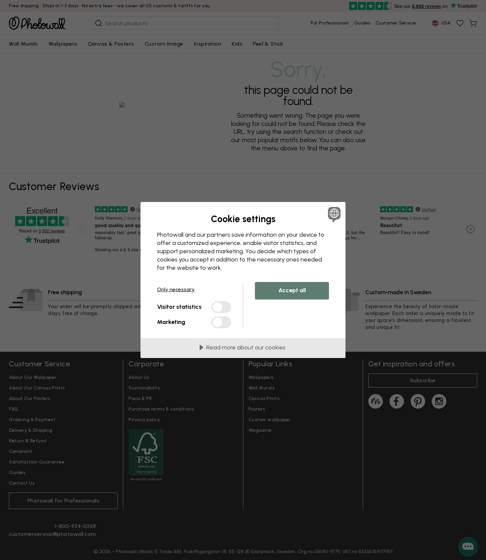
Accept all (292, 290)
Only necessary (176, 289)
